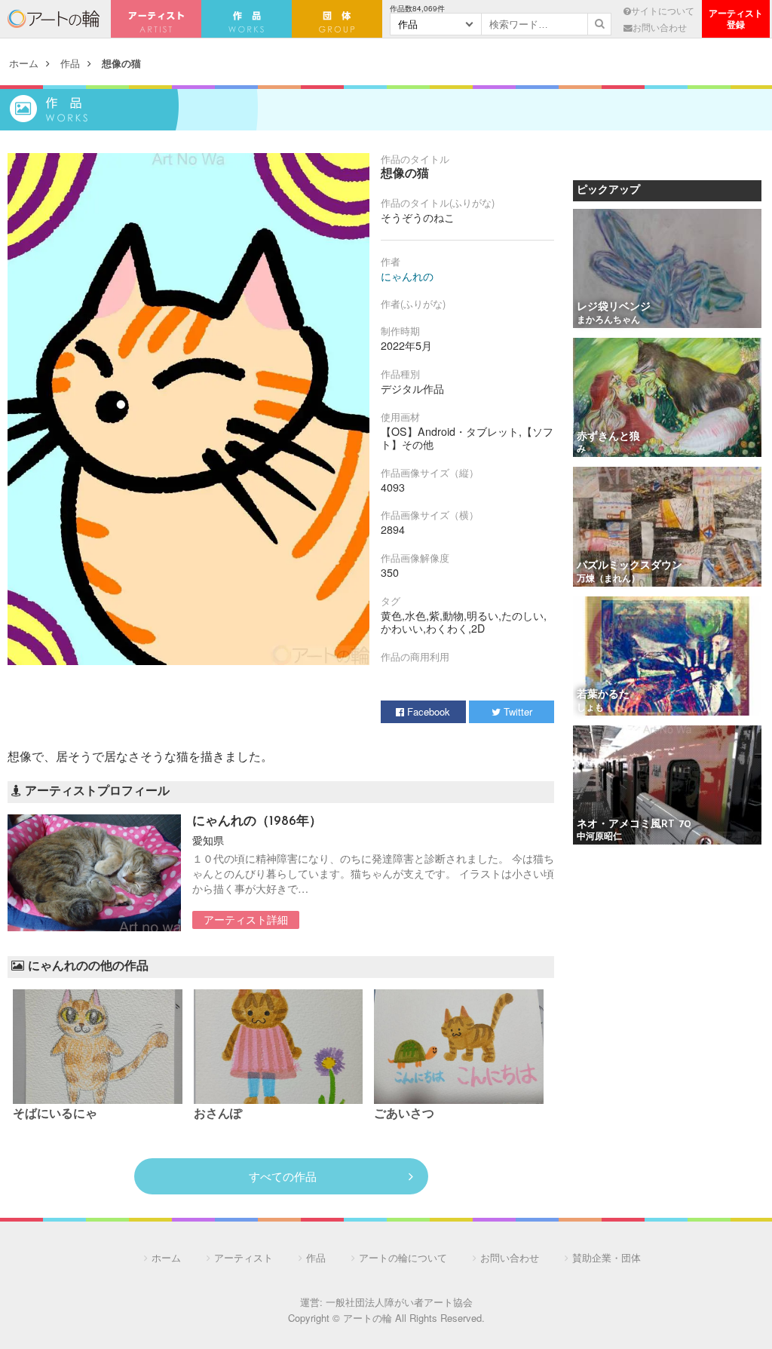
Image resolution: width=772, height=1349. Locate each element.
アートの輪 (54, 19)
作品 (70, 63)
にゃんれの (407, 276)
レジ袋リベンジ (614, 307)
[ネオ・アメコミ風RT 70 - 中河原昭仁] (667, 786)
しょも (590, 708)
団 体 (337, 19)
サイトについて (662, 11)
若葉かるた (603, 695)
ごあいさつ (404, 1114)
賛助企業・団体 (606, 1257)
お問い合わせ (660, 27)
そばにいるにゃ (55, 1114)
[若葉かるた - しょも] (667, 657)
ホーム (23, 63)
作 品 (246, 19)
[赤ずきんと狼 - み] (667, 398)
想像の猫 (121, 63)
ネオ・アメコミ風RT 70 (634, 824)
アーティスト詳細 (246, 919)
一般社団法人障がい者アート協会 (399, 1302)
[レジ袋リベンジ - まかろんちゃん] (667, 269)
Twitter (516, 711)
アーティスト (156, 19)
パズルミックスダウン (629, 566)
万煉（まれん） (608, 579)
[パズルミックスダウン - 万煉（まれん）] (667, 527)
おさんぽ (218, 1114)
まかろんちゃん (608, 320)
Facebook (427, 711)
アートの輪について (403, 1257)
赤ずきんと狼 (608, 437)
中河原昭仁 (599, 837)
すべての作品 (283, 1176)
